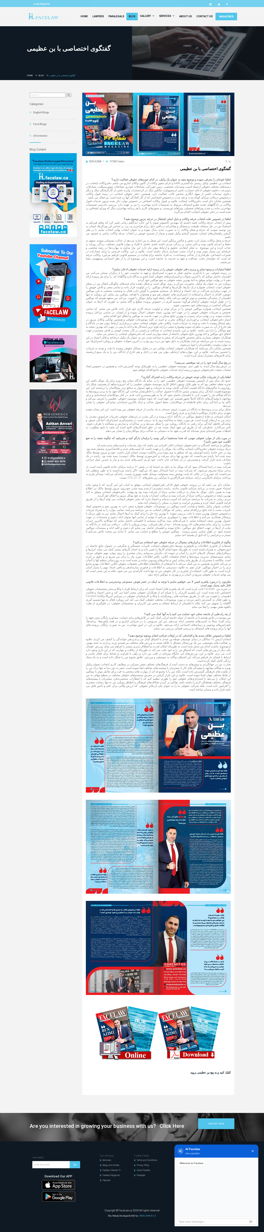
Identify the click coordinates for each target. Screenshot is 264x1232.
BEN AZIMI (95, 161)
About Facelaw (143, 1170)
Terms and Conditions (147, 1160)
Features (106, 1180)
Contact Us (204, 16)
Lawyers (98, 16)
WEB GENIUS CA (147, 1216)
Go (75, 1164)
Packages (141, 1175)
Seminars (107, 1160)
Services (165, 16)
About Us (185, 16)
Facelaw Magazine (111, 1175)
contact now (216, 1123)
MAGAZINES (226, 16)
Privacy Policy (143, 1165)
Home (84, 16)
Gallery (145, 16)
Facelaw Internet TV (112, 1170)
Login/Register (41, 4)
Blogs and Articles (111, 1165)
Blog (132, 16)
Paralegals (116, 16)
